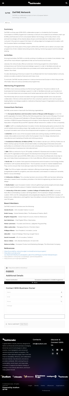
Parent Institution (12, 280)
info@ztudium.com (40, 344)
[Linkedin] (62, 350)
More (35, 282)
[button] (3, 3)
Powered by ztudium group (11, 388)
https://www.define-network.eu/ (17, 268)
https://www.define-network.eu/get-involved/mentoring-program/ (25, 251)
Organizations (60, 385)
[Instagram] (53, 353)
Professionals (46, 390)
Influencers (50, 385)
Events (43, 385)
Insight (30, 385)
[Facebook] (57, 350)
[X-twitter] (53, 350)
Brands (36, 385)
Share (8, 22)
